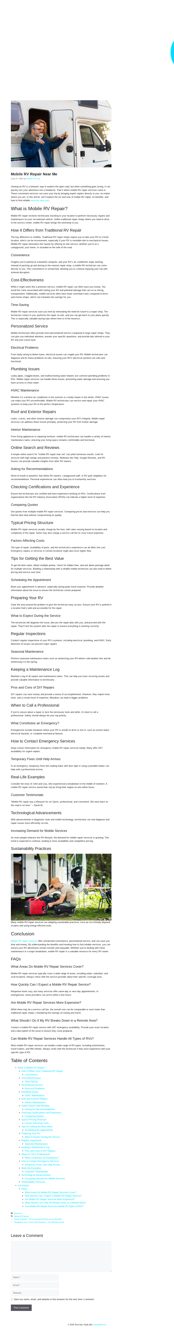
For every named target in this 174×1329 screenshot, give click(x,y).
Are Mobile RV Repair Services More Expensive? (50, 1199)
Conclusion (23, 1185)
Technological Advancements (36, 1175)
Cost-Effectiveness (31, 1078)
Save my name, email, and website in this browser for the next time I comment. (54, 1299)
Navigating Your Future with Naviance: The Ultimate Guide (39, 1222)
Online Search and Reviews (35, 1105)
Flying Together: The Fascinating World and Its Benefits (38, 1219)
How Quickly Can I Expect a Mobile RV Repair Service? (53, 1196)
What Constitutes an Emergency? (42, 1157)
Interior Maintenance (35, 1102)
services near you (40, 200)
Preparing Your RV (30, 1133)
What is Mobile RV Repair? (31, 1067)
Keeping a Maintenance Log (35, 1147)
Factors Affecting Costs (37, 1123)
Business (18, 1213)
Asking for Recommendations (40, 1109)
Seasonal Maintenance (36, 1144)
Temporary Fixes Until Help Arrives (42, 1164)
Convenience (31, 1074)
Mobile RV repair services (24, 941)
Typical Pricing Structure (33, 1119)
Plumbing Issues (29, 1092)
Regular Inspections (31, 1140)
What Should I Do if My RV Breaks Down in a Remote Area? (55, 1202)
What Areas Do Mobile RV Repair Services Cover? (50, 1192)
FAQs (24, 1189)
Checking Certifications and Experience (41, 1112)
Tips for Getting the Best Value (36, 1126)
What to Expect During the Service (42, 1137)
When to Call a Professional (35, 1154)
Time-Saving (31, 1081)
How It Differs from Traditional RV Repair (42, 1071)
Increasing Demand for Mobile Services (45, 1178)
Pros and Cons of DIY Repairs (40, 1151)
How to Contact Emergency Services (40, 1161)
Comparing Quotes (34, 1116)
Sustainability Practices (33, 1182)
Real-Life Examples (31, 1168)
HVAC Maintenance (34, 1095)
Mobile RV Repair (21, 1216)
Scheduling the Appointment (39, 1130)
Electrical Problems (35, 1088)
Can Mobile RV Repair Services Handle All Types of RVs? (54, 1206)
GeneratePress (99, 1324)
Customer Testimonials (36, 1171)
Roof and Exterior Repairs (34, 1099)
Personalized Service (32, 1085)
